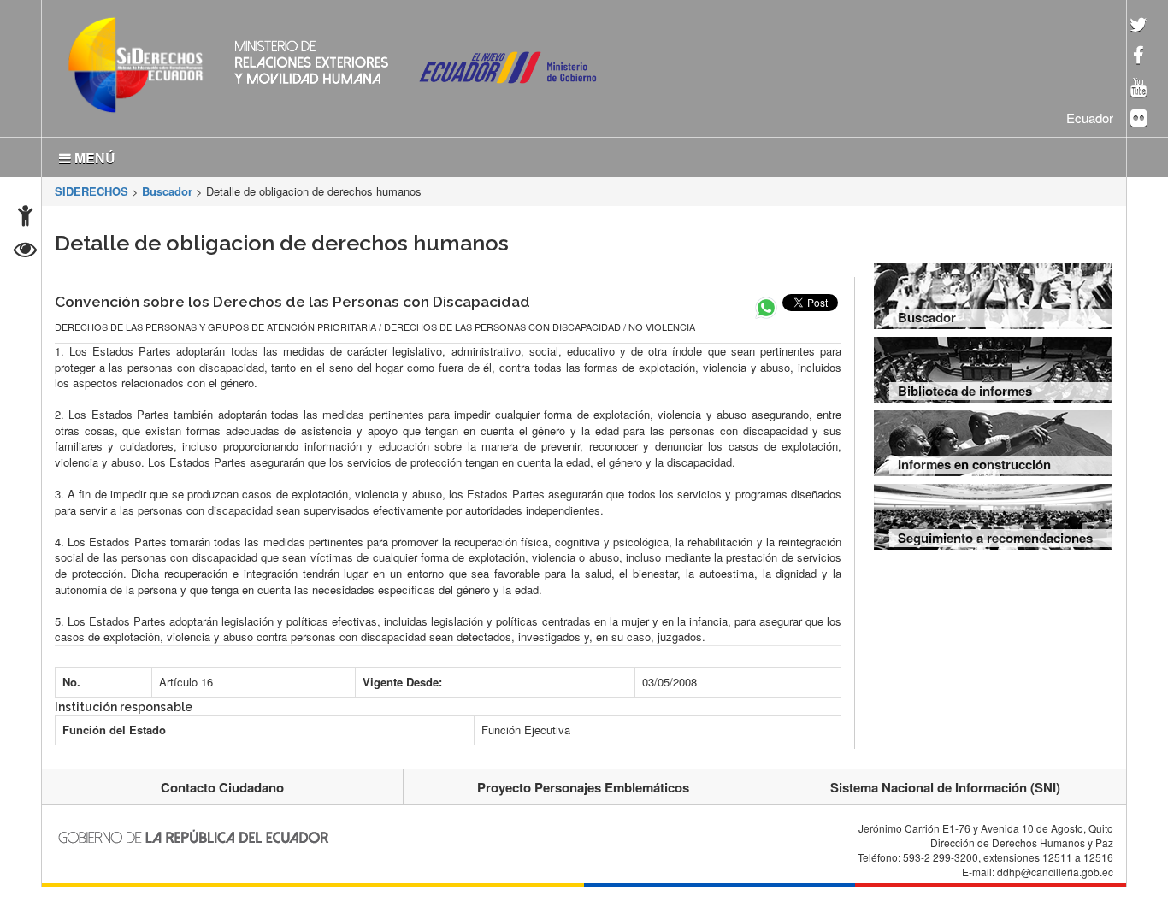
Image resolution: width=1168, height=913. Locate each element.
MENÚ (93, 154)
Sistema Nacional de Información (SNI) (945, 784)
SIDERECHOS (91, 188)
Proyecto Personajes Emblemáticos (583, 784)
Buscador (167, 188)
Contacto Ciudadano (222, 784)
